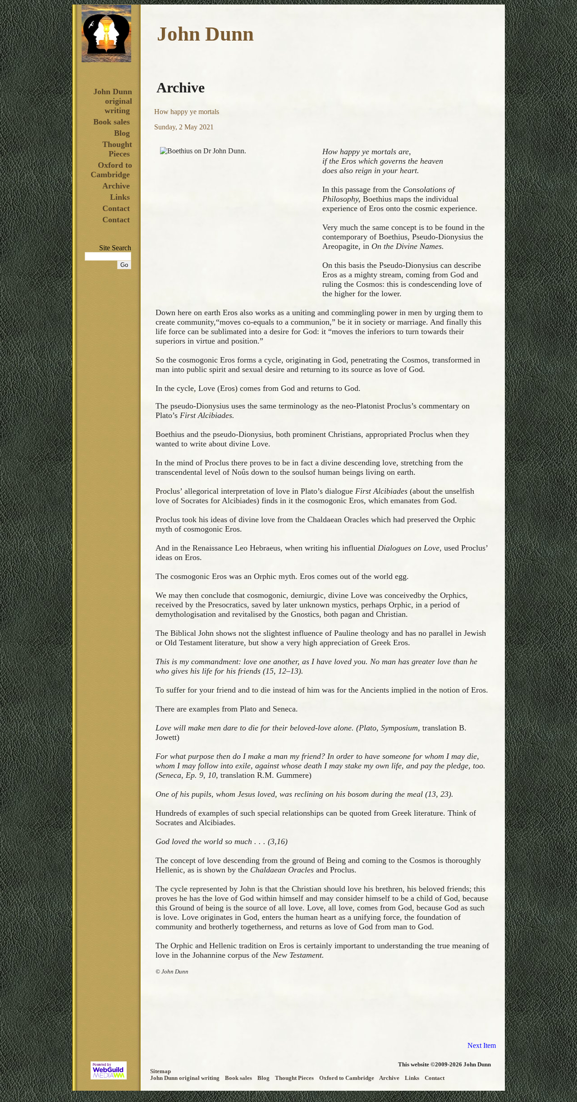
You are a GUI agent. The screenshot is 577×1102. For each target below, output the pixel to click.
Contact (116, 208)
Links (120, 197)
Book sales (111, 121)
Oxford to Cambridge (111, 170)
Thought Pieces (117, 149)
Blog (122, 133)
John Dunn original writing (112, 101)
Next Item (481, 1045)
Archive (116, 185)
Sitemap (160, 1071)
